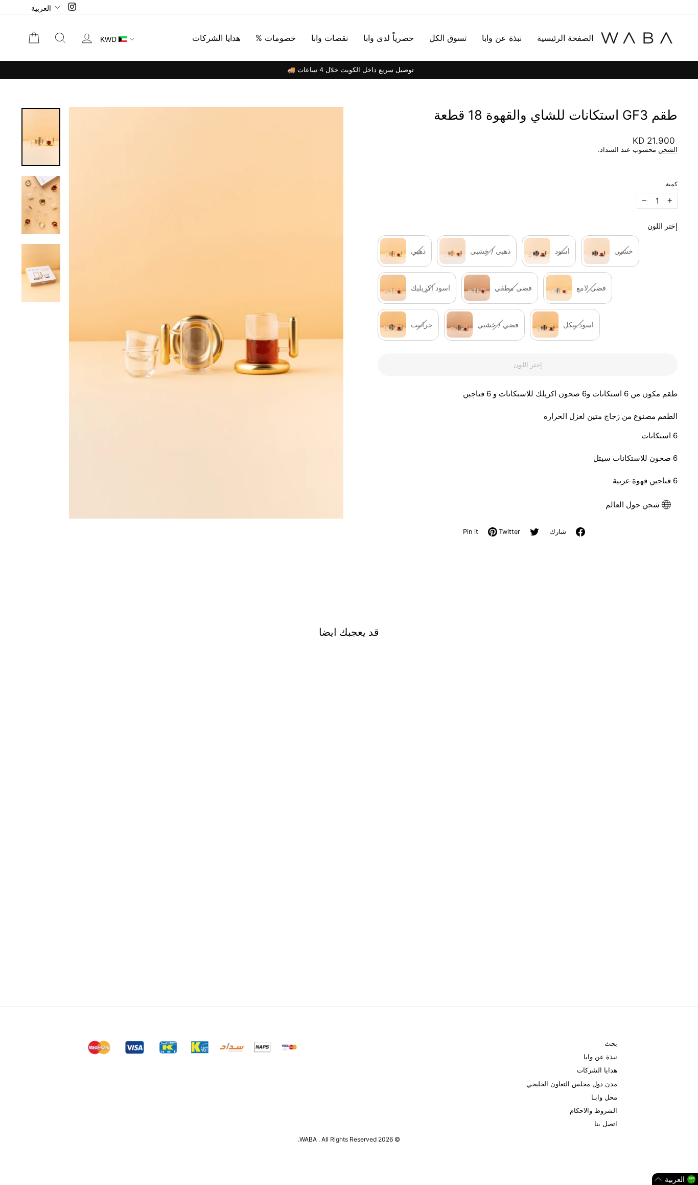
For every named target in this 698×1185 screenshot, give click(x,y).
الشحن (668, 149)
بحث (610, 1043)
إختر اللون (662, 225)
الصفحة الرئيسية (565, 38)
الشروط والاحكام (593, 1110)
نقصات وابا (329, 38)
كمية (672, 184)
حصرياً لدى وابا (388, 38)
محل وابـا (604, 1097)
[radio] (405, 251)
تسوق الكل (448, 38)
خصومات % (275, 38)
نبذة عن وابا (502, 38)
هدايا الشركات (216, 38)
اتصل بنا (605, 1124)
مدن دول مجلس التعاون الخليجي (571, 1084)
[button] (675, 1179)
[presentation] (171, 927)
